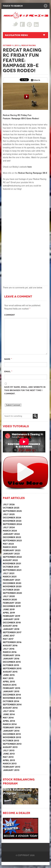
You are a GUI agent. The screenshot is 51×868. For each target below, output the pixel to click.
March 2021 (9, 576)
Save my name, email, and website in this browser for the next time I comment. (24, 390)
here (29, 166)
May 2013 (8, 757)
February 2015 (11, 688)
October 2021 (11, 566)
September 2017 (12, 632)
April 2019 (9, 612)
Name (7, 359)
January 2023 (11, 553)
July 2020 (9, 596)
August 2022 (10, 560)
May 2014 (8, 717)
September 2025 (12, 511)
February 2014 (11, 727)
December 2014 (12, 694)
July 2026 (9, 504)
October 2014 (11, 701)
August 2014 (10, 707)
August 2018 (10, 625)
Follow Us (36, 80)
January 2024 (11, 534)
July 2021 (8, 573)
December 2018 (12, 622)
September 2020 (12, 593)
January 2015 (11, 691)
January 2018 (11, 629)
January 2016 (11, 658)
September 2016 (12, 642)
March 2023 (10, 547)
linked (36, 24)
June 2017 (9, 635)
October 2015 (11, 665)
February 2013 (11, 766)
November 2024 (12, 520)
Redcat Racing (28, 45)
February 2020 (12, 602)
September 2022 (12, 557)
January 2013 (11, 770)
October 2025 (11, 507)
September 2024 (12, 524)
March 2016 (9, 652)
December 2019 (12, 606)
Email (7, 371)
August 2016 (10, 645)
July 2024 (9, 527)
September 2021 (12, 570)
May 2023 (8, 543)
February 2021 (11, 580)
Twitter (15, 24)
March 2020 (10, 599)
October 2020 (11, 589)
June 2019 (9, 609)
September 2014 (12, 704)
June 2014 (9, 714)
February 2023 (11, 550)
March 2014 (10, 724)
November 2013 (12, 737)
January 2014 (11, 730)
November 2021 (12, 563)
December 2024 (12, 517)
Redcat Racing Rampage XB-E (32, 172)
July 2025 (9, 514)
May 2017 (8, 639)
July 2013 (8, 750)
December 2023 (12, 537)
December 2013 (12, 734)
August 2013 (10, 747)
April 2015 (9, 681)
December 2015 (12, 662)
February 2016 (11, 655)
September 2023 (12, 540)
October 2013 (11, 740)
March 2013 (9, 763)
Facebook (22, 24)
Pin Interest (29, 24)
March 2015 (9, 684)
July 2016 (8, 648)
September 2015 (12, 668)
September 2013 (12, 744)
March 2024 (10, 530)
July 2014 (8, 711)
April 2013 (9, 760)
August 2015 (10, 671)
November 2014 (12, 698)
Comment (9, 315)
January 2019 (11, 619)
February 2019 (11, 616)
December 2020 (12, 583)
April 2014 (9, 721)
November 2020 (12, 586)
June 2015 (9, 675)
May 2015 (8, 678)
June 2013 (9, 753)
